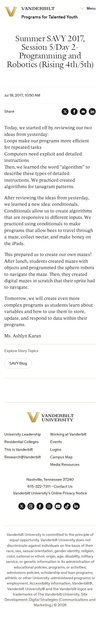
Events (56, 442)
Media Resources (64, 465)
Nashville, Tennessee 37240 (50, 480)
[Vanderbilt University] (50, 417)
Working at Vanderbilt (68, 435)
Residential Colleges (21, 442)
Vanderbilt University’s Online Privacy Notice (50, 493)
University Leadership (22, 435)
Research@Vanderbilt (22, 457)
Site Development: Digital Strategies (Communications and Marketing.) (50, 600)
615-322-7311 (39, 487)
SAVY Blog (18, 364)
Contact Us (63, 487)
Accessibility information (50, 584)
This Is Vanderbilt (18, 450)
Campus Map (61, 457)
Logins (55, 450)
